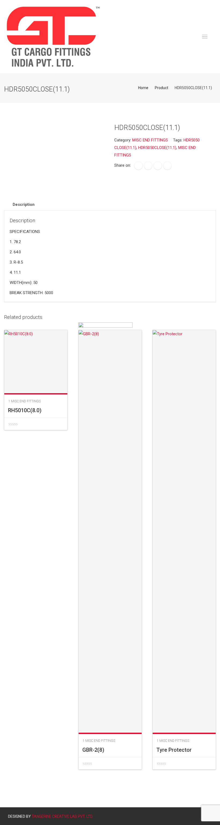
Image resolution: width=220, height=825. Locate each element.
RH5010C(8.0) (25, 410)
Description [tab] (24, 204)
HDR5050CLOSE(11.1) (157, 147)
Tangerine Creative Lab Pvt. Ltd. (62, 816)
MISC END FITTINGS (150, 140)
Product (161, 88)
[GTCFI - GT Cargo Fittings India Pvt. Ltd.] (53, 36)
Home (143, 88)
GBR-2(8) (93, 750)
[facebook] (138, 166)
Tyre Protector (174, 750)
